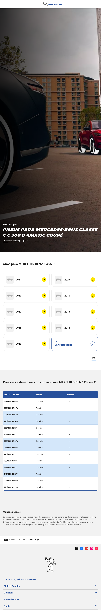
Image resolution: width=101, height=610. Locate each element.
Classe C (14, 539)
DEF (93, 358)
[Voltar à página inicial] (53, 4)
